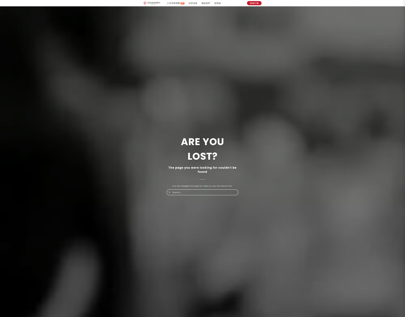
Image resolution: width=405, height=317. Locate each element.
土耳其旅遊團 (175, 3)
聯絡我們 (205, 3)
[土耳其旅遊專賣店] (152, 3)
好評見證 (193, 3)
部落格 (217, 3)
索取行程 (254, 3)
